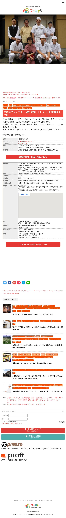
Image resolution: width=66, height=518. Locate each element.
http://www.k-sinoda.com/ (26, 141)
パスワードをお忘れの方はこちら (11, 423)
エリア (4, 293)
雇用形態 (17, 293)
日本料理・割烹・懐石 (17, 291)
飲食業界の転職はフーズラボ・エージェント (16, 92)
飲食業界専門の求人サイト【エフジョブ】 (48, 98)
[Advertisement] (33, 78)
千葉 (61, 291)
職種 (13, 293)
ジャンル (9, 293)
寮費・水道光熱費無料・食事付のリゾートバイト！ (18, 98)
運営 (51, 500)
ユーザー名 (4, 415)
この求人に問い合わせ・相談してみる (33, 157)
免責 (36, 500)
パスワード (4, 419)
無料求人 (23, 500)
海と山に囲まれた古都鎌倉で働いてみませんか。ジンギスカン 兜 (32, 314)
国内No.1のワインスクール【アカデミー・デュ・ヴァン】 (20, 94)
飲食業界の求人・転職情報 (33, 511)
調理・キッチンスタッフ (49, 291)
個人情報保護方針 (43, 500)
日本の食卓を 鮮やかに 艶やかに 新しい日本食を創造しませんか (32, 363)
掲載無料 (16, 500)
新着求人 (26, 291)
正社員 (58, 291)
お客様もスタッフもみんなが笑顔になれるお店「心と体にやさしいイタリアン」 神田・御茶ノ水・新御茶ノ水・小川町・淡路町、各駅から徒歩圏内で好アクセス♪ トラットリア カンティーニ (35, 400)
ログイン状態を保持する (10, 421)
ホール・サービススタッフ (36, 291)
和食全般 (6, 291)
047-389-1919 (22, 143)
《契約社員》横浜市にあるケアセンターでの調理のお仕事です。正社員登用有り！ (37, 391)
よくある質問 (30, 500)
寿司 (10, 291)
